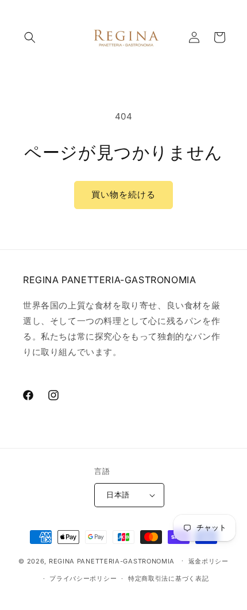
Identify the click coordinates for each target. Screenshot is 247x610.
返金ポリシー (208, 561)
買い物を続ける (123, 194)
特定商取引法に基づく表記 (168, 578)
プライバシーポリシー (83, 578)
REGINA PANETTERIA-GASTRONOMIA (112, 561)
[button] (30, 37)
